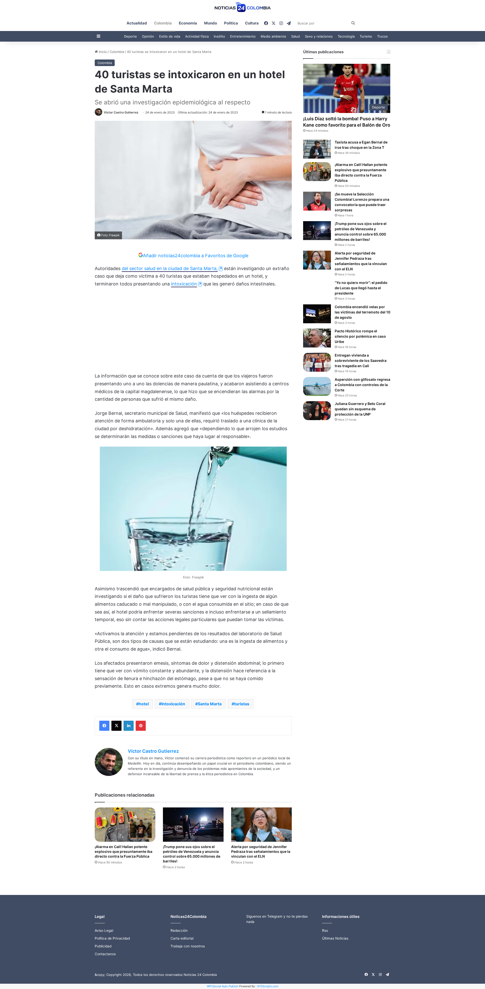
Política (231, 23)
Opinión (148, 36)
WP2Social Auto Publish (222, 986)
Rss (325, 930)
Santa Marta (210, 703)
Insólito (219, 36)
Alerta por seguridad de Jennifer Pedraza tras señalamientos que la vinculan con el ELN (260, 851)
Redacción (179, 930)
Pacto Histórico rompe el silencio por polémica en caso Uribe (360, 336)
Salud (295, 36)
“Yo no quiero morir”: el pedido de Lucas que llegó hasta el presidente (361, 287)
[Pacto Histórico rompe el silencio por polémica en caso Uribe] (317, 338)
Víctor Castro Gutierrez (121, 112)
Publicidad (103, 946)
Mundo (210, 23)
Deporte (130, 36)
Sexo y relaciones (319, 36)
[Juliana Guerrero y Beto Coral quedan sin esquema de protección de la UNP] (317, 410)
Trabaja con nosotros (188, 946)
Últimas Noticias (335, 938)
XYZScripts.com (267, 986)
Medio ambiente (273, 36)
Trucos (382, 36)
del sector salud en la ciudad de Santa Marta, (170, 268)
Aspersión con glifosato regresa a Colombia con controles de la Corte (362, 384)
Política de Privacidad (112, 938)
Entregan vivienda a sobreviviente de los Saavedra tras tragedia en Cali (360, 360)
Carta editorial (182, 938)
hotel (144, 703)
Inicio (102, 52)
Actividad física (197, 36)
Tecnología (346, 36)
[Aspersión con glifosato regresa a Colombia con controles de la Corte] (317, 386)
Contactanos (105, 954)
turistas (241, 703)
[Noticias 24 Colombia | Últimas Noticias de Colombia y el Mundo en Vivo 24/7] (242, 7)
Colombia (163, 23)
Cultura (252, 23)
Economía (188, 23)
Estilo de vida (169, 36)
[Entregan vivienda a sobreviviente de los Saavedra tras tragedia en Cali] (317, 362)
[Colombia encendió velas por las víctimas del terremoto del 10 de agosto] (317, 313)
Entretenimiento (243, 36)
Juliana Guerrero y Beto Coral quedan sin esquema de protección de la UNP (360, 408)
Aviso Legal (104, 930)
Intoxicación (173, 703)
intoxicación (184, 283)
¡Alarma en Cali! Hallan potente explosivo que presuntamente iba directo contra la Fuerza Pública (123, 851)
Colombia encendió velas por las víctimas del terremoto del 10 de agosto (362, 312)
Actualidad (137, 23)
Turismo (366, 36)
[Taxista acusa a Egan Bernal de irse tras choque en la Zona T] (317, 149)
